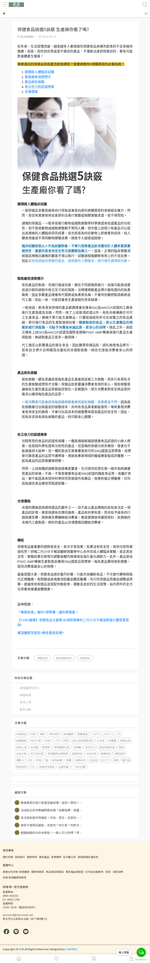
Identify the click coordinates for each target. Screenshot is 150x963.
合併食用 (91, 753)
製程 (121, 747)
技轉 (115, 760)
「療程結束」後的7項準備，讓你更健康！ (47, 612)
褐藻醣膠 (68, 734)
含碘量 (77, 747)
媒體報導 (25, 695)
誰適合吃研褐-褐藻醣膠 (16, 872)
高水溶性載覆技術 (82, 740)
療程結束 (120, 753)
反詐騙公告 (69, 857)
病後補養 (57, 760)
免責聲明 (56, 857)
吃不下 (105, 760)
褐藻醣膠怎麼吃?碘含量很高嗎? (40, 633)
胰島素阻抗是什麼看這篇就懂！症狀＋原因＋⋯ (49, 802)
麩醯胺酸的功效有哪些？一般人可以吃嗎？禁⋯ (49, 832)
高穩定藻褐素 (46, 767)
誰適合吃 (80, 760)
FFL (33, 767)
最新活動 (25, 709)
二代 (117, 734)
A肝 (30, 760)
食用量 (34, 747)
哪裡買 (46, 747)
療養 (68, 760)
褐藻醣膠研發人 (30, 688)
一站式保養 (79, 767)
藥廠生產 (42, 658)
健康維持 (105, 753)
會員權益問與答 (75, 872)
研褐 (65, 740)
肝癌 (38, 760)
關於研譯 (8, 857)
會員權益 (44, 857)
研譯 (47, 740)
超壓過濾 (77, 753)
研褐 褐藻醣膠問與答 (14, 877)
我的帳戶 (20, 857)
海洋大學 (36, 740)
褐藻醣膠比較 (61, 747)
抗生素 (93, 760)
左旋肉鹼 (63, 767)
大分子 (107, 734)
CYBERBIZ (71, 949)
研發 (33, 734)
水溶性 (100, 740)
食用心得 (25, 702)
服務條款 (32, 857)
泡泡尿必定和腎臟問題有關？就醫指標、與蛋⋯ (49, 810)
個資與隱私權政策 (88, 857)
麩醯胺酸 (21, 740)
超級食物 (21, 767)
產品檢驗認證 (63, 658)
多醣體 (112, 740)
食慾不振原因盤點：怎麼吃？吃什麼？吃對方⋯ (49, 825)
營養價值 (82, 734)
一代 (56, 740)
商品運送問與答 (55, 872)
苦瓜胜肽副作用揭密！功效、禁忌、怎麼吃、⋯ (49, 817)
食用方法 (90, 747)
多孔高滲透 (37, 753)
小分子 (95, 734)
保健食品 (85, 658)
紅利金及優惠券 (94, 872)
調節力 (20, 760)
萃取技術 (54, 734)
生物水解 (21, 753)
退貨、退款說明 (114, 872)
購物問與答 (37, 872)
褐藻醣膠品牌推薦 (57, 753)
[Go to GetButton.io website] (141, 959)
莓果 (42, 734)
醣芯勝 (126, 760)
